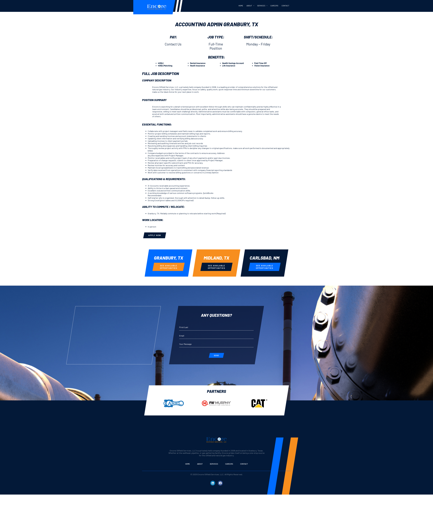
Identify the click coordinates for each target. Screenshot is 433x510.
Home (187, 464)
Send (216, 355)
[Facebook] (220, 483)
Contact (244, 464)
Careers (229, 464)
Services (214, 464)
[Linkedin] (212, 483)
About (200, 464)
